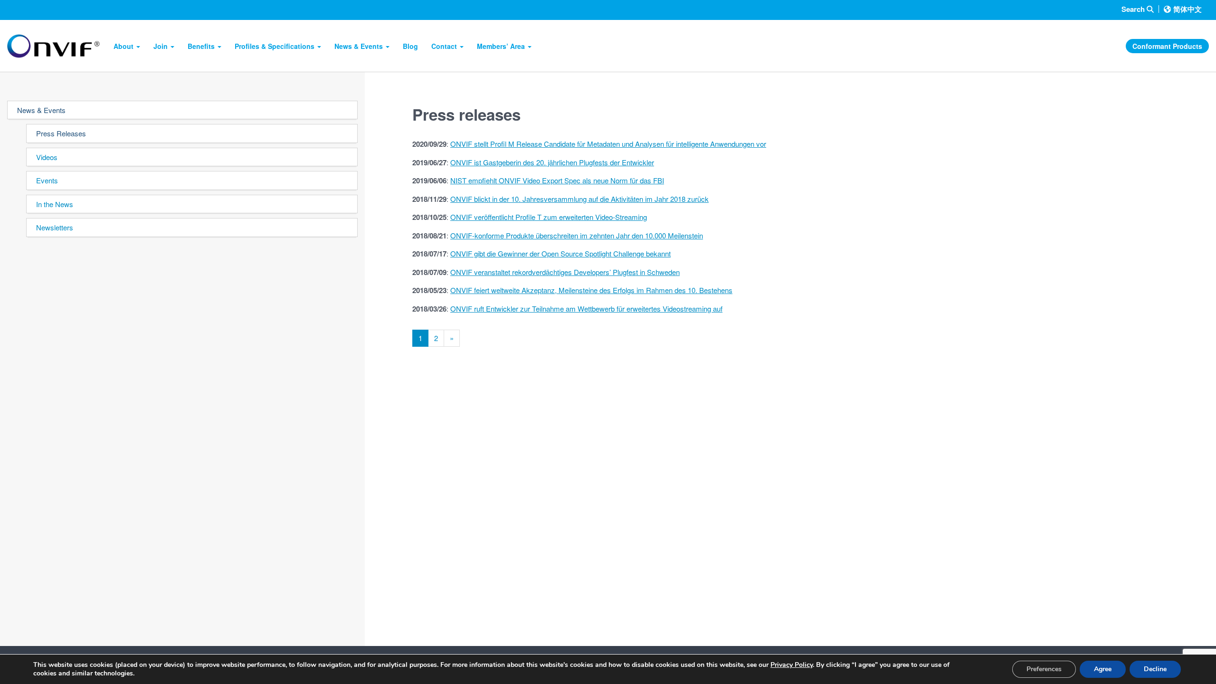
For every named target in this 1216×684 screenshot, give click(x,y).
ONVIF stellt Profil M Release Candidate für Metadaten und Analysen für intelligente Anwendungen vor (608, 144)
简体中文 (1187, 9)
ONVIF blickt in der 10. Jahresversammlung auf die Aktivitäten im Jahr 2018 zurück (579, 199)
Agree (1103, 669)
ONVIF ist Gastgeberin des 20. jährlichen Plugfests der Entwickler (552, 162)
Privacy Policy (791, 664)
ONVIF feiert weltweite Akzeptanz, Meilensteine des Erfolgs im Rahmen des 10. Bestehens (591, 290)
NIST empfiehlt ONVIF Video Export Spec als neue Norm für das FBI (557, 180)
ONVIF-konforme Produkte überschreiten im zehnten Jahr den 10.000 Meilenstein (576, 235)
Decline (1155, 669)
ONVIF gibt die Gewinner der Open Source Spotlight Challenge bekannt (560, 253)
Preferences (1044, 669)
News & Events (359, 46)
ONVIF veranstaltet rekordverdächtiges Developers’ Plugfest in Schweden (565, 272)
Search (1134, 9)
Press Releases (61, 133)
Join (161, 46)
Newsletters (54, 227)
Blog (410, 46)
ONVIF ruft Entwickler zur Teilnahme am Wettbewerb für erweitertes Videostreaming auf (586, 309)
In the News (54, 204)
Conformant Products (1167, 46)
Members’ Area (502, 46)
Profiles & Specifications (275, 46)
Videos (46, 157)
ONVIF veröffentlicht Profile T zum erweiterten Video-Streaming (548, 217)
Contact (445, 46)
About (124, 46)
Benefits (202, 46)
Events (47, 180)
